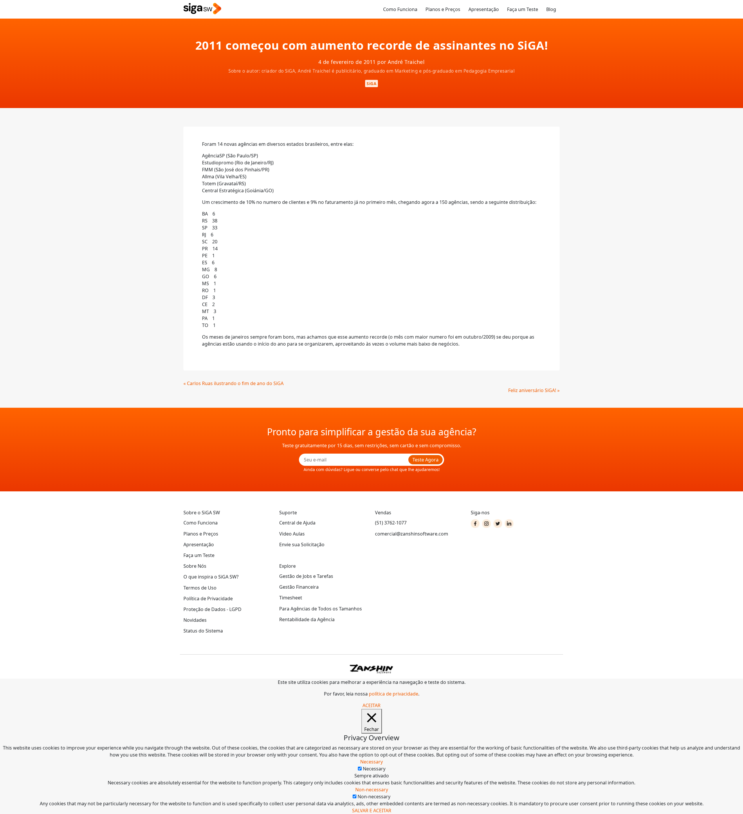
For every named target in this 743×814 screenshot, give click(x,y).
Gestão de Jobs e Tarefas (306, 576)
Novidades (195, 620)
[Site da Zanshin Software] (371, 669)
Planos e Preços (442, 9)
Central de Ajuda (297, 523)
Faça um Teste (522, 9)
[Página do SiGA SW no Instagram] (486, 523)
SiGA (371, 83)
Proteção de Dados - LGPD (212, 609)
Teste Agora (425, 460)
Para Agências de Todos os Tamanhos (320, 608)
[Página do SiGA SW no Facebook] (475, 523)
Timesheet (290, 597)
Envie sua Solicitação (301, 544)
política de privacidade (393, 694)
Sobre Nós (194, 566)
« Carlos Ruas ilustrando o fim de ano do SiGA (233, 383)
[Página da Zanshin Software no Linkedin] (509, 523)
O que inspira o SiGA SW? (211, 577)
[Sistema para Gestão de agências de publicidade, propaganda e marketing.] (202, 9)
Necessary (374, 769)
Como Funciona (400, 9)
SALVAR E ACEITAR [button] (371, 810)
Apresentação (483, 9)
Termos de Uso (200, 588)
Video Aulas (292, 534)
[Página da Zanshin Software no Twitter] (497, 523)
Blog (551, 9)
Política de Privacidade (208, 598)
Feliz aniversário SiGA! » (534, 390)
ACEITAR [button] (371, 705)
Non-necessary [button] (371, 789)
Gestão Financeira (299, 587)
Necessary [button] (371, 762)
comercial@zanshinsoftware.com (411, 534)
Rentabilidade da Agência (307, 619)
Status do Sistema (203, 631)
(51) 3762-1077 (391, 523)
